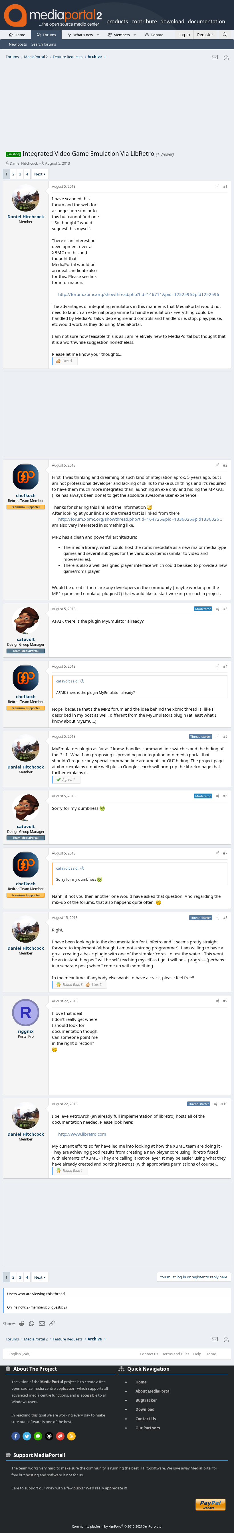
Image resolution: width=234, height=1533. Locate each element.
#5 (225, 736)
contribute (144, 21)
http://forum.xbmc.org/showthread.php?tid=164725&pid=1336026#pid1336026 (138, 519)
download (172, 21)
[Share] (217, 186)
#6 (225, 796)
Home (20, 34)
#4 (225, 666)
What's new (83, 34)
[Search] (225, 34)
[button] (98, 34)
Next (38, 174)
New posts (18, 44)
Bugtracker (146, 1400)
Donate (157, 34)
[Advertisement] (117, 107)
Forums (49, 34)
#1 (225, 186)
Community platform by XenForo (117, 1526)
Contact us (149, 1353)
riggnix (26, 1031)
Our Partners (148, 1427)
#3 (225, 608)
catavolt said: (67, 681)
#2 (225, 465)
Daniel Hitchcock (24, 163)
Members (122, 34)
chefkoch (26, 495)
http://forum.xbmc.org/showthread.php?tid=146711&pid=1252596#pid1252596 (138, 294)
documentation (206, 21)
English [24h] (19, 1353)
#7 (225, 853)
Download (145, 1409)
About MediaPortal (153, 1391)
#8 (225, 917)
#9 (225, 1001)
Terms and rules (175, 1353)
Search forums (43, 44)
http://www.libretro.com (82, 1134)
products (117, 21)
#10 (224, 1103)
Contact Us (146, 1418)
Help (197, 1353)
